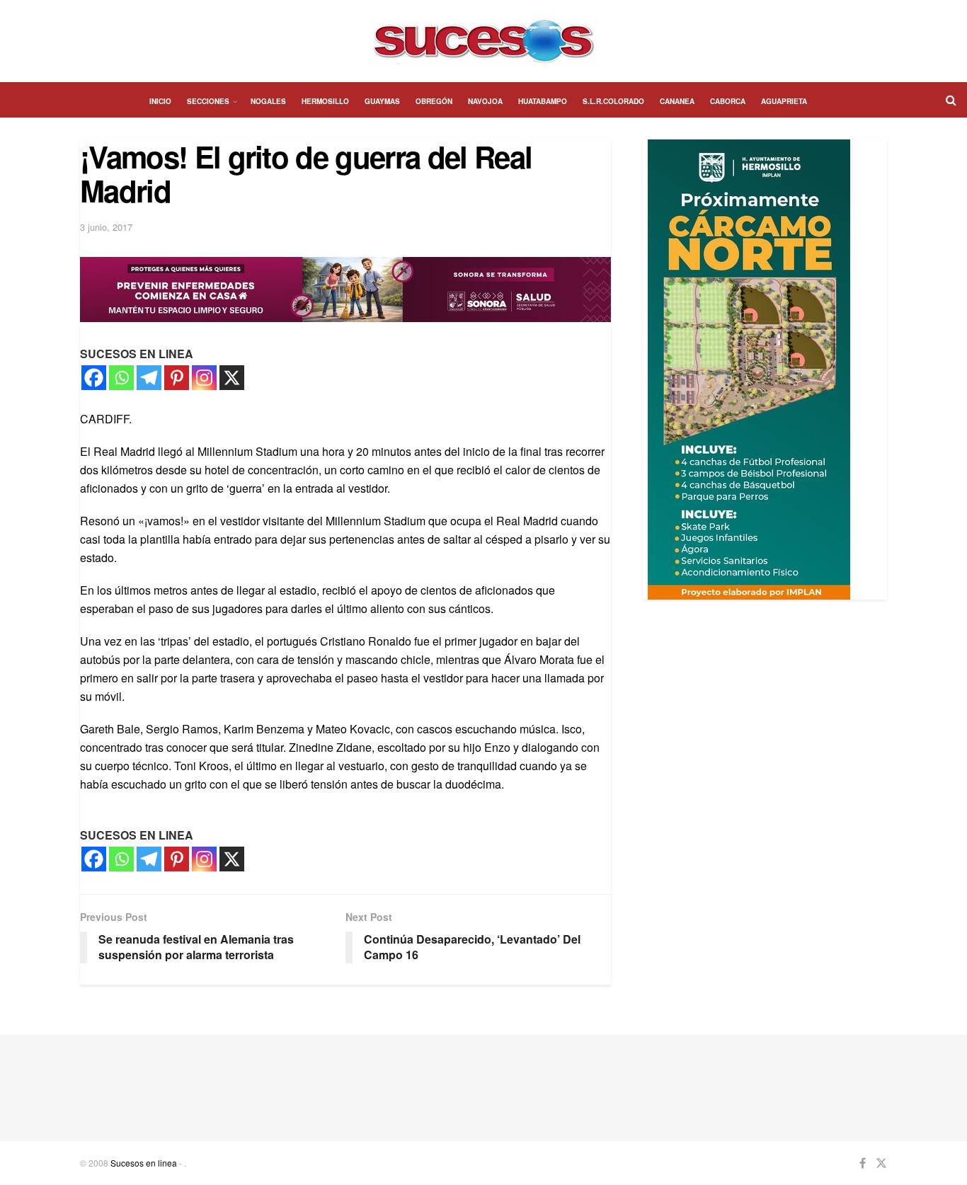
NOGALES (268, 101)
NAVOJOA (485, 101)
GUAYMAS (382, 101)
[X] (231, 377)
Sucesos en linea (143, 1163)
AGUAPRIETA (784, 101)
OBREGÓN (434, 101)
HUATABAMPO (542, 101)
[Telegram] (149, 377)
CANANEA (677, 101)
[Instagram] (204, 377)
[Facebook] (93, 377)
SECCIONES (208, 101)
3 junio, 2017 (106, 227)
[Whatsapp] (121, 377)
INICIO (160, 101)
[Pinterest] (176, 377)
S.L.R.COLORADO (613, 101)
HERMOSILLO (325, 101)
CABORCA (727, 101)
